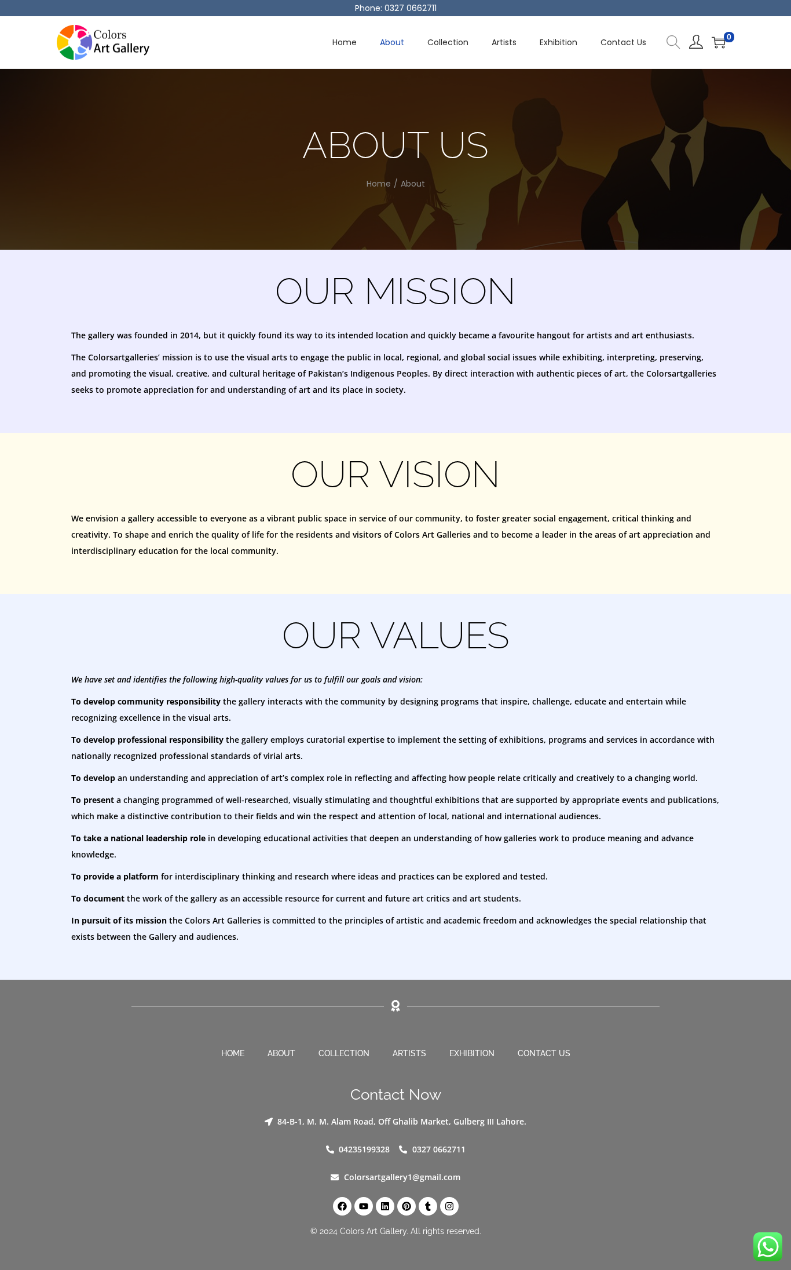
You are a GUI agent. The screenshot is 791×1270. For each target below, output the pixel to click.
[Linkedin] (385, 1206)
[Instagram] (449, 1206)
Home (379, 183)
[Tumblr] (428, 1206)
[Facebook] (342, 1206)
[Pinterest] (406, 1206)
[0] (719, 42)
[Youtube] (363, 1206)
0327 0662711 (410, 8)
